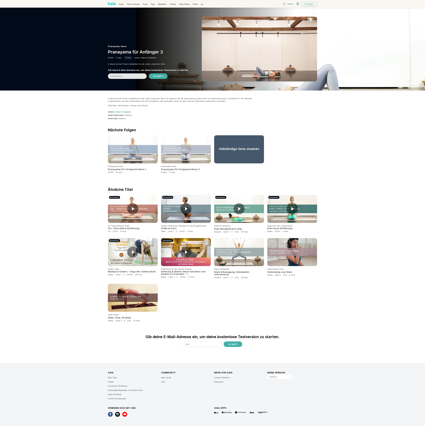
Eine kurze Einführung (279, 228)
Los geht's (158, 76)
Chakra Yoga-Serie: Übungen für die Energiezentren (183, 226)
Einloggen (309, 4)
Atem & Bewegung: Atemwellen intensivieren (231, 273)
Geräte (111, 382)
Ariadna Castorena (222, 226)
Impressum (218, 382)
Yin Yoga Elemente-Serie (118, 226)
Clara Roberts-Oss (275, 269)
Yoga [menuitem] (153, 4)
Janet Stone (113, 315)
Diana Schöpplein (148, 58)
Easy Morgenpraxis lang (228, 228)
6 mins (123, 231)
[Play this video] (132, 208)
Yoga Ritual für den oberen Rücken (176, 269)
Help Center (166, 377)
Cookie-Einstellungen (117, 398)
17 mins (191, 277)
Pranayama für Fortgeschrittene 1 (127, 169)
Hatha (269, 231)
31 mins (136, 321)
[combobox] (280, 377)
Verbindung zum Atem (279, 272)
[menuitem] (121, 3)
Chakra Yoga (113, 269)
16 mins (244, 277)
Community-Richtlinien (117, 386)
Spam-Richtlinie (115, 394)
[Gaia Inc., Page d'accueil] (112, 3)
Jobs (163, 382)
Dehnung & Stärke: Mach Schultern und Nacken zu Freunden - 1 (183, 272)
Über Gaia (112, 377)
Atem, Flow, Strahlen (119, 317)
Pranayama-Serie (117, 46)
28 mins (138, 274)
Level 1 (278, 275)
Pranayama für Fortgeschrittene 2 (180, 169)
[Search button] (284, 4)
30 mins (244, 232)
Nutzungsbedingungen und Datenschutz (125, 390)
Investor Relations (222, 377)
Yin (109, 231)
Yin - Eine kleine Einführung (123, 228)
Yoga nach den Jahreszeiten (280, 226)
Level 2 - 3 (120, 321)
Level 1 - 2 (172, 231)
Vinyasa (217, 232)
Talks (163, 231)
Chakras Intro (169, 228)
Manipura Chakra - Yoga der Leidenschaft (132, 271)
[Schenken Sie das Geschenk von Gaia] (298, 4)
